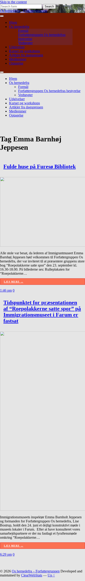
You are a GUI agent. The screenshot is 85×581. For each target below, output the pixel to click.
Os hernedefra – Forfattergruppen (36, 571)
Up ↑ (51, 575)
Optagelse (16, 63)
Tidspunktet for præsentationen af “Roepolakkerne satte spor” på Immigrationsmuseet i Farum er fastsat (42, 312)
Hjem (13, 22)
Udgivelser (17, 47)
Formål (23, 31)
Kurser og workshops (24, 51)
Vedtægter (25, 43)
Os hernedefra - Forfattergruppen (23, 11)
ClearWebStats (31, 575)
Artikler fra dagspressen (26, 55)
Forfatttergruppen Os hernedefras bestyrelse (49, 91)
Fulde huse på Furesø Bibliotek (39, 166)
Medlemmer (17, 59)
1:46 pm (6, 290)
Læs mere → (13, 281)
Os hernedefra (19, 27)
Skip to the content (13, 2)
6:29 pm (6, 554)
